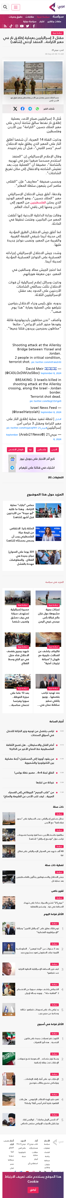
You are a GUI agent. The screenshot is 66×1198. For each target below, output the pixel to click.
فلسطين (41, 449)
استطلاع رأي (33, 1163)
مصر (12, 1164)
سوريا (11, 1155)
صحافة (47, 1160)
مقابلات (29, 17)
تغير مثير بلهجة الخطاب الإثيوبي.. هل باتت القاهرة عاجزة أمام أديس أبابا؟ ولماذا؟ (39, 1101)
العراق (11, 1147)
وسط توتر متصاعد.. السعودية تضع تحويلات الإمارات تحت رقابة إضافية (38, 1061)
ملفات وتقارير (54, 21)
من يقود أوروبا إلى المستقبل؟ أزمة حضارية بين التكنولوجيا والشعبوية (29, 761)
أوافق (33, 1190)
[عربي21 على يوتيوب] (22, 26)
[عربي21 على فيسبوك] (34, 26)
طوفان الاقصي (15, 449)
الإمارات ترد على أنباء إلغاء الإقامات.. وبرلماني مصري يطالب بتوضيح (41, 1081)
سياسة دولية (29, 21)
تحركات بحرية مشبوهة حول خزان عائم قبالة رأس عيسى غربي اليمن (49, 615)
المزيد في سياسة (54, 582)
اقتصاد (47, 1152)
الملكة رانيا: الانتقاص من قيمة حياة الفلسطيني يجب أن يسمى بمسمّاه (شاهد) (20, 534)
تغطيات (47, 1148)
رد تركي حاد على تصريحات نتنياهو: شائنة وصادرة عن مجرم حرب (39, 1012)
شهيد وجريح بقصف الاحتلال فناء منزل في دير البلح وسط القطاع (18, 657)
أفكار (36, 1159)
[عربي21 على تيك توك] (11, 26)
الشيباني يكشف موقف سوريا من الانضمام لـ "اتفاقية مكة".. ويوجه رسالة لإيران (38, 991)
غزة (30, 449)
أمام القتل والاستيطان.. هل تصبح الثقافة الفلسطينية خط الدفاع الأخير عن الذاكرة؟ (30, 747)
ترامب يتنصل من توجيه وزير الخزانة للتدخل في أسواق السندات (30, 733)
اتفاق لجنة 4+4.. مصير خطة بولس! (34, 772)
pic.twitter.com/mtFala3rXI (46, 362)
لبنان (12, 1168)
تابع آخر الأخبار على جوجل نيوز (37, 458)
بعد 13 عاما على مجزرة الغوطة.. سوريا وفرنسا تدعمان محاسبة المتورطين (19, 699)
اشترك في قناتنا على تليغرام (37, 467)
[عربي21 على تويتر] (27, 26)
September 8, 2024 (51, 373)
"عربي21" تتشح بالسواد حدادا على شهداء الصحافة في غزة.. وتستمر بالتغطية (44, 905)
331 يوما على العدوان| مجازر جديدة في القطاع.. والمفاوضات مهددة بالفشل (21, 558)
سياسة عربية (43, 17)
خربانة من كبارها (45, 782)
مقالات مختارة (35, 1154)
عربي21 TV (21, 1144)
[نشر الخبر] (15, 108)
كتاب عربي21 (32, 1144)
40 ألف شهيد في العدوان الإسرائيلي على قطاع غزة (41, 853)
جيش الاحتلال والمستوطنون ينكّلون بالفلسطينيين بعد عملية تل (40, 879)
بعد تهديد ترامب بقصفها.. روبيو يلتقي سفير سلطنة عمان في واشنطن (50, 699)
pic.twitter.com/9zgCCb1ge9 (45, 401)
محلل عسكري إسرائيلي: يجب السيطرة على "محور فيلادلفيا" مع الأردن (40, 821)
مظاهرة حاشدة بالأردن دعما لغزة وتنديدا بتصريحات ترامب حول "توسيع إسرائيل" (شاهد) (40, 837)
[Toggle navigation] (16, 7)
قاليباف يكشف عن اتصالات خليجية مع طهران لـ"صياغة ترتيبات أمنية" (49, 657)
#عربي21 (42, 428)
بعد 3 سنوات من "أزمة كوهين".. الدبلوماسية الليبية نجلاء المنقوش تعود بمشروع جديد (37, 951)
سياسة (58, 16)
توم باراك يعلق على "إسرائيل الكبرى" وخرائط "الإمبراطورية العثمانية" (38, 930)
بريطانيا (11, 1159)
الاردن (54, 449)
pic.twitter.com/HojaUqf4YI (22, 428)
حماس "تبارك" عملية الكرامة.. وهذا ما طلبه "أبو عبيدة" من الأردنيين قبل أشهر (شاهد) (20, 511)
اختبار (41, 21)
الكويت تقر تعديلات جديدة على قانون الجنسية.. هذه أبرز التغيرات (41, 1041)
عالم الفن (22, 1148)
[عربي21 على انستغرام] (16, 26)
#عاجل (58, 419)
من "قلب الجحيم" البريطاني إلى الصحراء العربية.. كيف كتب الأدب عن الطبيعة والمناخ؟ (28, 794)
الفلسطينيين (38, 202)
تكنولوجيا (22, 1152)
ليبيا (12, 1151)
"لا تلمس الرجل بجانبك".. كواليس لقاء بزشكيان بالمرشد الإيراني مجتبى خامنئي (40, 1122)
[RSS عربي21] (5, 26)
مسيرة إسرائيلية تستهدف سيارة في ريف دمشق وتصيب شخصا (20, 615)
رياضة (47, 1156)
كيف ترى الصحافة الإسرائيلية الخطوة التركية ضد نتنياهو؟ (38, 971)
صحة (24, 1156)
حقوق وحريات (15, 17)
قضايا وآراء (33, 1148)
